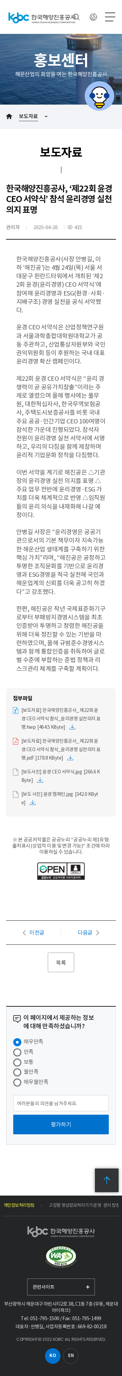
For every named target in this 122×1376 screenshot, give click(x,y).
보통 (29, 1061)
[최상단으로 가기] (107, 1180)
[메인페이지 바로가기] (42, 18)
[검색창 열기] (76, 16)
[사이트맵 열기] (110, 16)
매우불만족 (36, 1081)
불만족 (31, 1071)
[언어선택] (93, 16)
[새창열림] (61, 1257)
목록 (61, 962)
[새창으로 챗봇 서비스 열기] (99, 96)
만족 (29, 1051)
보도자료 (28, 116)
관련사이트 (44, 1287)
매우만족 (33, 1041)
